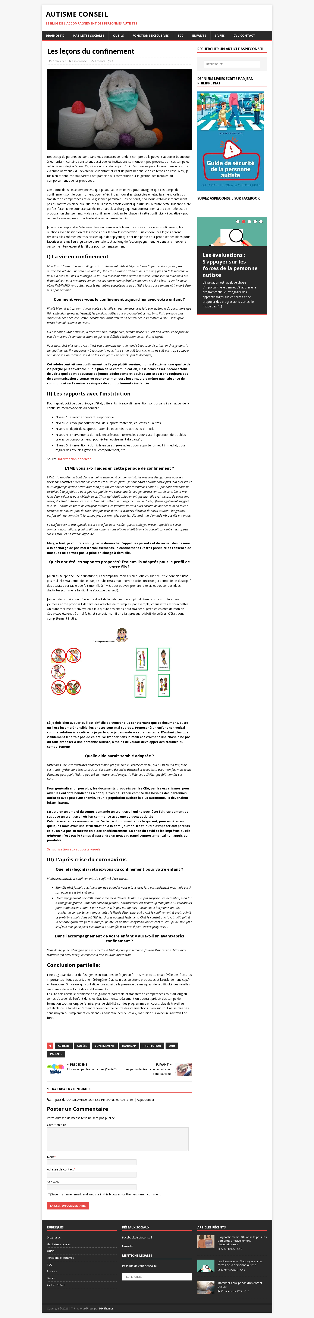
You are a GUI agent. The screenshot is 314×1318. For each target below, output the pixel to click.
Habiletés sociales (88, 35)
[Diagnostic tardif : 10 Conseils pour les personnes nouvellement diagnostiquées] (205, 1246)
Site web (53, 1182)
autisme (63, 1046)
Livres (220, 35)
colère (82, 1046)
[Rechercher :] (232, 64)
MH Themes (106, 1308)
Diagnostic (55, 35)
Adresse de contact (60, 1169)
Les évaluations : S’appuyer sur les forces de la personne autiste (240, 1263)
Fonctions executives (151, 35)
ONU (172, 1046)
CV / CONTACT (244, 35)
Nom (50, 1157)
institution (152, 1046)
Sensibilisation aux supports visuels (73, 849)
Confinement (104, 1046)
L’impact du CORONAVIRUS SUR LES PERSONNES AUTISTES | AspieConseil (102, 1100)
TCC (180, 35)
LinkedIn (127, 1246)
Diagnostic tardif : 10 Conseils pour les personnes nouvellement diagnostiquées (242, 1240)
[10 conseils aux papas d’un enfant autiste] (205, 1291)
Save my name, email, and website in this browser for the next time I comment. (106, 1194)
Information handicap (74, 459)
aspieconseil (80, 61)
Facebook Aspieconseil (137, 1237)
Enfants (199, 35)
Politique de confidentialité (139, 1266)
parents (56, 1054)
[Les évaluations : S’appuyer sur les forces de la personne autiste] (232, 231)
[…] (220, 306)
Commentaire (56, 1125)
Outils (118, 35)
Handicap (129, 1046)
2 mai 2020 (59, 61)
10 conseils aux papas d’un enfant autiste (240, 1284)
